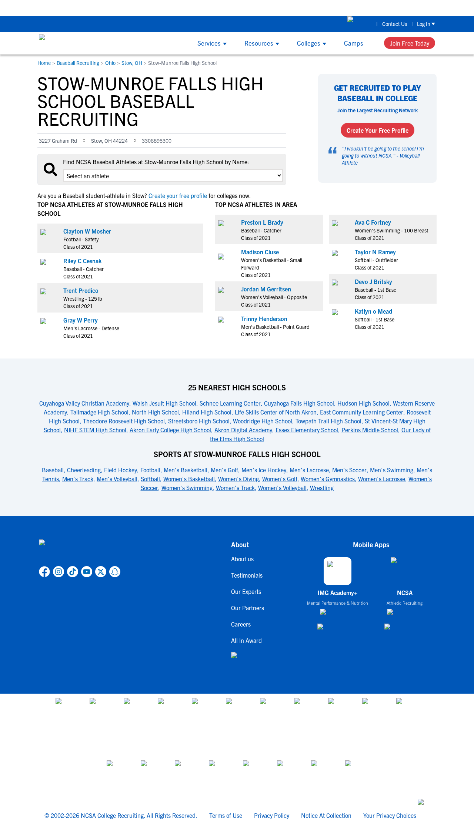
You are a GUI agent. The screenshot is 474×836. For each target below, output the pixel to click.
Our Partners (247, 607)
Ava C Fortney (373, 222)
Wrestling (322, 487)
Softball (150, 478)
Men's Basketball (185, 469)
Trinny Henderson (264, 318)
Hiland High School (206, 412)
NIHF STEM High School (95, 429)
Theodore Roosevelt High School (124, 420)
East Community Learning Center (361, 412)
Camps (353, 43)
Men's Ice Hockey (263, 469)
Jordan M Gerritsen (266, 289)
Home (44, 62)
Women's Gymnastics (328, 478)
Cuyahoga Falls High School (299, 403)
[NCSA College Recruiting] (67, 43)
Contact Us (394, 23)
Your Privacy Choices (389, 815)
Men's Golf (224, 469)
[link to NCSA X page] (100, 571)
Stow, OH (131, 62)
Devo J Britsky (373, 281)
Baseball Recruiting (78, 62)
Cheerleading (84, 469)
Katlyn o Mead (373, 311)
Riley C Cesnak (82, 260)
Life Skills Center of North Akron (276, 412)
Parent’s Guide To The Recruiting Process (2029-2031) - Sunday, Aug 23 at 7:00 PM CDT (213, 7)
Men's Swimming (391, 469)
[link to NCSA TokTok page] (72, 571)
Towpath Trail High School (328, 420)
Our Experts (246, 591)
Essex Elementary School (307, 429)
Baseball (53, 469)
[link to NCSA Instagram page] (58, 571)
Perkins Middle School (369, 429)
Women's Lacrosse (381, 478)
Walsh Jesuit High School (164, 403)
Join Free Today (409, 43)
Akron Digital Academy (243, 429)
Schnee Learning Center (230, 403)
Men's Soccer (349, 469)
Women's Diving (238, 478)
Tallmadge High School (99, 412)
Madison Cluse (260, 251)
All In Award (246, 640)
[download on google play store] (337, 630)
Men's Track (77, 478)
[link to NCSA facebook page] (44, 571)
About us (242, 558)
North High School (155, 412)
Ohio (110, 62)
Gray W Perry (80, 320)
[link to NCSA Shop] (359, 23)
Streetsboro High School (199, 420)
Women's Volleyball (282, 487)
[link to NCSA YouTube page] (86, 571)
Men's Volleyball (117, 478)
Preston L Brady (262, 222)
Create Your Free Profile (377, 130)
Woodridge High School (262, 420)
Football (150, 469)
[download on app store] (337, 615)
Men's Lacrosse (309, 469)
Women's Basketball (189, 478)
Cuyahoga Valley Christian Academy (84, 403)
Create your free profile (177, 195)
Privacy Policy (271, 815)
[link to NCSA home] (79, 551)
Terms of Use (225, 815)
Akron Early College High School (170, 429)
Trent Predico (81, 290)
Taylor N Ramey (375, 251)
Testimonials (247, 575)
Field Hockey (120, 469)
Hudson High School (363, 403)
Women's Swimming (187, 487)
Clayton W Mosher (87, 231)
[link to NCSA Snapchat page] (114, 571)
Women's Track (235, 487)
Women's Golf (279, 478)
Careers (241, 624)
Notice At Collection (326, 815)
